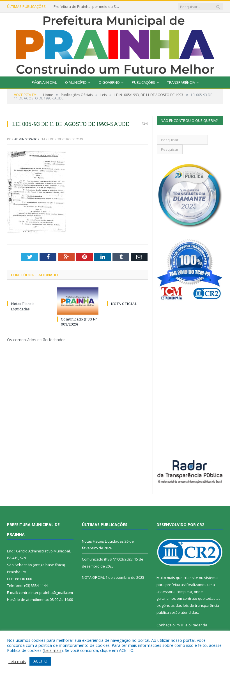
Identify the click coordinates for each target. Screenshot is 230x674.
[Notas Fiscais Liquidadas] (28, 293)
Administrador (27, 139)
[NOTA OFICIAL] (127, 293)
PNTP (180, 624)
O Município (76, 82)
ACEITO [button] (40, 661)
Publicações (143, 82)
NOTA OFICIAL (124, 303)
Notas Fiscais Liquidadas (22, 306)
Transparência (181, 82)
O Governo (109, 82)
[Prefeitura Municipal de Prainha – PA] (115, 43)
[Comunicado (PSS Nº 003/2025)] (77, 301)
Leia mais (52, 650)
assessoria (166, 591)
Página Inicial (44, 82)
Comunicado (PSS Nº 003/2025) (107, 559)
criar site (190, 577)
